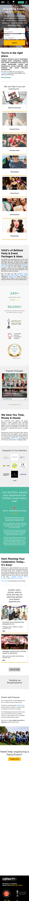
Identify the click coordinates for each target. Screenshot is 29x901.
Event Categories (6, 77)
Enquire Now (14, 759)
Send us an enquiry (16, 438)
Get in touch (4, 581)
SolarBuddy (20, 705)
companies (4, 73)
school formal (24, 275)
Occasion (7, 35)
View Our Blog (14, 669)
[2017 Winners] (6, 894)
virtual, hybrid (4, 265)
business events (23, 273)
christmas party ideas (11, 275)
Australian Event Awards (16, 578)
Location (7, 29)
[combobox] (14, 32)
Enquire (21, 2)
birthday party (13, 276)
